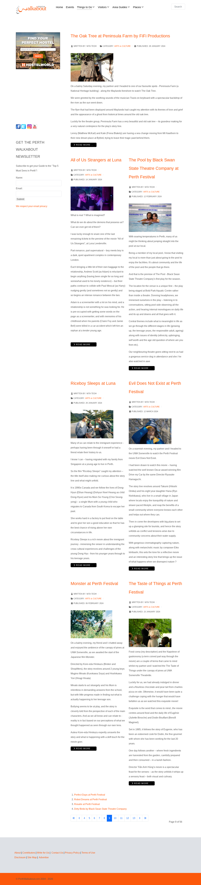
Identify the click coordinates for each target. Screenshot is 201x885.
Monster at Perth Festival (94, 583)
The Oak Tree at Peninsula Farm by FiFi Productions (120, 36)
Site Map (32, 857)
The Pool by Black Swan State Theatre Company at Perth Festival (153, 168)
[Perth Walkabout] (31, 10)
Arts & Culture (122, 46)
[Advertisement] (34, 95)
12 (127, 818)
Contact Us (57, 852)
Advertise (44, 857)
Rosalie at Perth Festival (87, 804)
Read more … (84, 145)
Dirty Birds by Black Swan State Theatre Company (100, 809)
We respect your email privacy (31, 206)
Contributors (28, 852)
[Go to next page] (139, 818)
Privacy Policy (72, 852)
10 (115, 818)
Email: (19, 188)
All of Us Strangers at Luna (96, 160)
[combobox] (178, 7)
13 (134, 818)
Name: (19, 177)
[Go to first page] (74, 818)
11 (121, 818)
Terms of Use (88, 852)
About (17, 852)
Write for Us (43, 852)
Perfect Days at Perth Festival (89, 794)
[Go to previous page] (79, 818)
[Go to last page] (145, 818)
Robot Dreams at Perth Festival (90, 799)
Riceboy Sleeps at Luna (93, 383)
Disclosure (20, 857)
